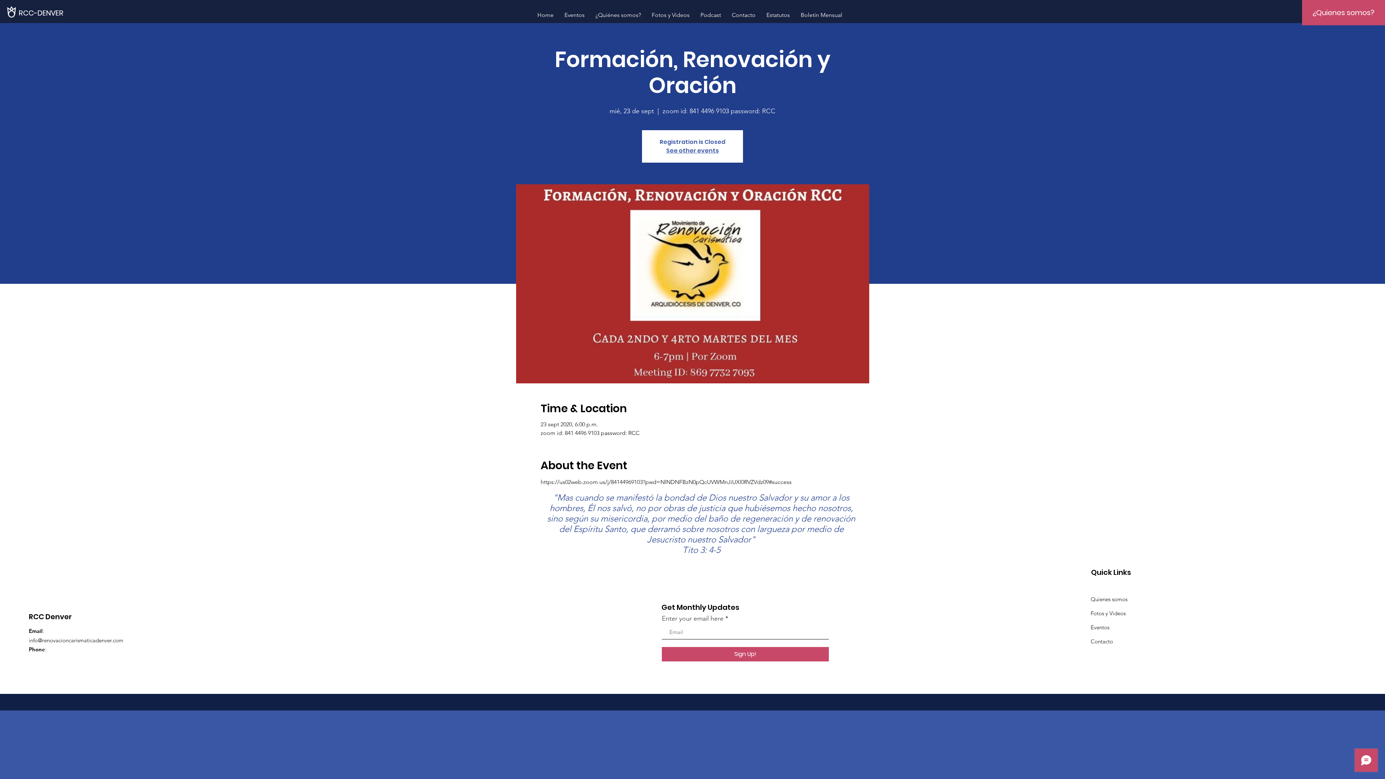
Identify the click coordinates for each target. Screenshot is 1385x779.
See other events (692, 150)
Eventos (1100, 627)
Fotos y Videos (1108, 613)
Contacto (1102, 641)
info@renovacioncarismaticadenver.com (76, 640)
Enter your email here (693, 618)
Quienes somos (1109, 599)
